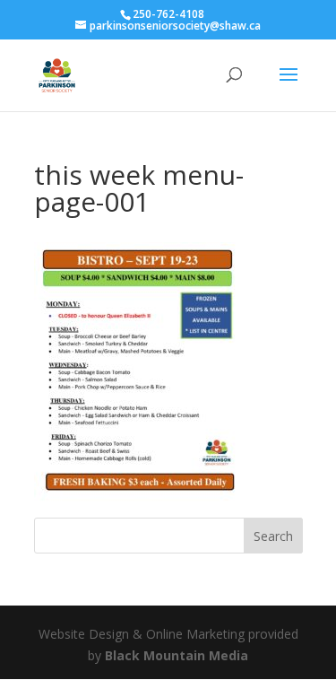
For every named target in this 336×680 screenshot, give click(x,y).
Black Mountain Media (176, 655)
